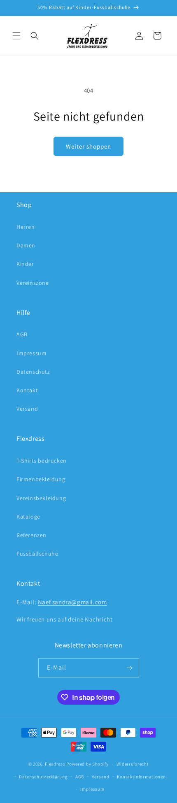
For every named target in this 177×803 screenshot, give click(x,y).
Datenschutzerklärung (43, 777)
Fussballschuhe (37, 553)
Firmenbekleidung (40, 479)
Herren (25, 226)
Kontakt (27, 390)
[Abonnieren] (130, 667)
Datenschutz (33, 371)
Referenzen (31, 535)
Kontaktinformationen (141, 777)
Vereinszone (32, 282)
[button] (16, 36)
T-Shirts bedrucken (41, 460)
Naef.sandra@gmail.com (72, 602)
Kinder (25, 264)
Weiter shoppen (88, 146)
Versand (27, 408)
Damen (25, 245)
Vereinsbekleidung (41, 498)
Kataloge (28, 516)
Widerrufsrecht (132, 764)
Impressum (31, 353)
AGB (22, 334)
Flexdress (55, 764)
